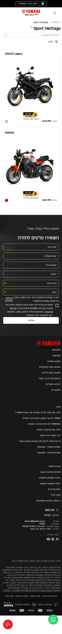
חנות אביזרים (54, 489)
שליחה (31, 320)
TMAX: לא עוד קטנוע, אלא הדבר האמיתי (41, 418)
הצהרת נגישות (21, 596)
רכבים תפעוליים (53, 384)
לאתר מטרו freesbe (28, 3)
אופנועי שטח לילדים (51, 373)
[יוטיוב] (48, 539)
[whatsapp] (53, 619)
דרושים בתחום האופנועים (48, 500)
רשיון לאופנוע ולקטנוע (50, 483)
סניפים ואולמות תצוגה (50, 472)
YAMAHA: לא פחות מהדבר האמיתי (44, 424)
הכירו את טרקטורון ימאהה (48, 430)
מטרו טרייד (55, 495)
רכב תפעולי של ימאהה (50, 435)
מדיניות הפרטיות (9, 299)
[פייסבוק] (57, 539)
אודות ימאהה (54, 466)
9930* (47, 515)
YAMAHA (56, 22)
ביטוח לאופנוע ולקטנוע (49, 478)
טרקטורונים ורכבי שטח (49, 378)
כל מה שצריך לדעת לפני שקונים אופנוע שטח (39, 441)
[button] (31, 283)
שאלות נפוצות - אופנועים (48, 447)
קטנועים (56, 355)
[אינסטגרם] (52, 539)
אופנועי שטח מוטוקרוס (49, 367)
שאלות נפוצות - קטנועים (49, 452)
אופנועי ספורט (53, 361)
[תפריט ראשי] (55, 12)
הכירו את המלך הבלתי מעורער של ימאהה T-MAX (37, 412)
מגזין (58, 407)
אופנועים (56, 350)
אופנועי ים (55, 390)
